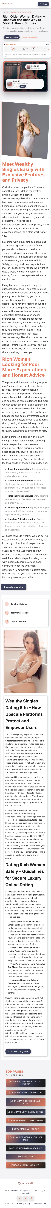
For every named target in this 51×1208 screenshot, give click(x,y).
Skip (16, 86)
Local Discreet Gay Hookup (25, 1092)
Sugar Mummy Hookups (25, 1165)
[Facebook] (19, 1198)
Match (23, 86)
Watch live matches (30, 37)
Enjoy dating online (13, 587)
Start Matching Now (18, 1051)
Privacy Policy (23, 1203)
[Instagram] (31, 1198)
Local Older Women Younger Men (25, 1138)
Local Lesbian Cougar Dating (25, 1120)
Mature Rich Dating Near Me (25, 1148)
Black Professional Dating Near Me (25, 1082)
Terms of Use (40, 1203)
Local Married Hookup (25, 1129)
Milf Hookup (25, 1156)
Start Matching (12, 37)
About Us (9, 1203)
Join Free (43, 4)
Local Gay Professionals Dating (26, 1102)
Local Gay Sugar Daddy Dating (25, 1112)
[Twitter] (25, 1198)
